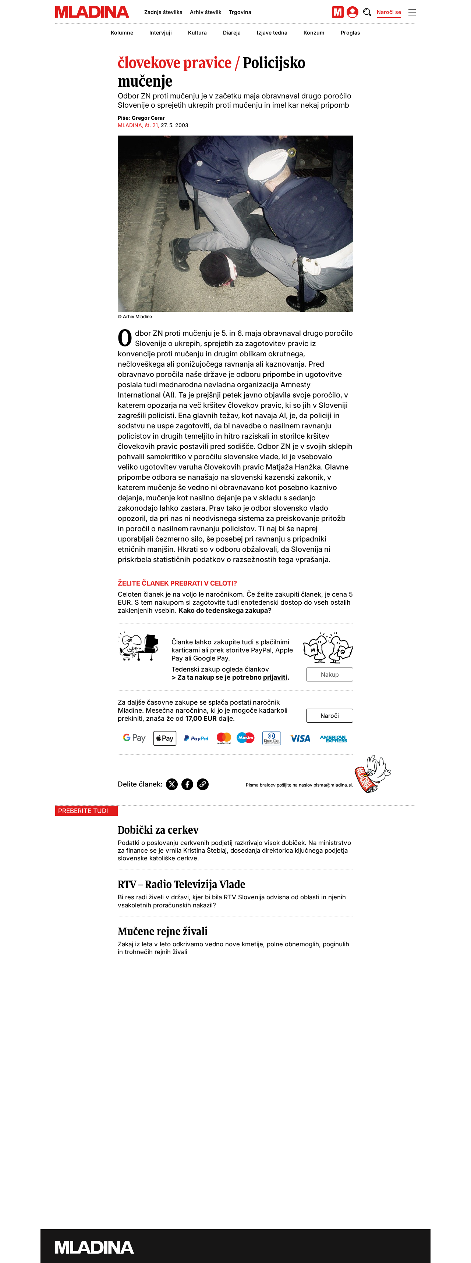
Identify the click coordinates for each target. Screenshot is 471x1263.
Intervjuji (160, 32)
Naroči (330, 715)
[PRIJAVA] (352, 12)
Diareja (232, 32)
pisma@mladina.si (333, 785)
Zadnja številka (163, 12)
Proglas (350, 32)
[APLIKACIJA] (338, 12)
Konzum (314, 32)
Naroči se (389, 12)
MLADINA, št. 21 (138, 125)
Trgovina (240, 12)
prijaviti (275, 677)
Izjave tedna (272, 32)
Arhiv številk (206, 12)
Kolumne (122, 32)
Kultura (197, 32)
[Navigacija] (412, 12)
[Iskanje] (367, 12)
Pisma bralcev (261, 785)
